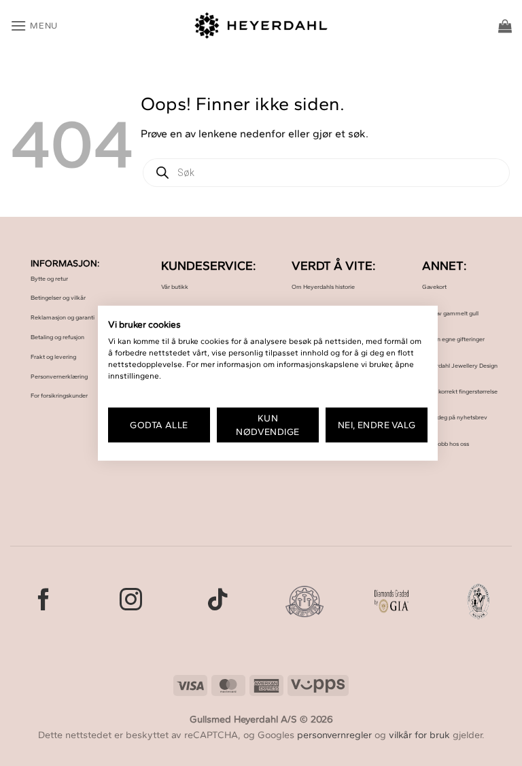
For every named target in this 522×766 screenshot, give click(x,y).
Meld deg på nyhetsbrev (454, 417)
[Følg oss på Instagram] (131, 601)
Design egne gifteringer (453, 339)
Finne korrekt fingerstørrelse (460, 391)
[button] (34, 25)
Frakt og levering (53, 356)
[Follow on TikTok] (218, 601)
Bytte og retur (49, 278)
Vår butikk (174, 286)
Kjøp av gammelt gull (450, 313)
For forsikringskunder (59, 395)
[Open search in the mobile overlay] (326, 172)
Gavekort (434, 286)
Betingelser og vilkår (58, 297)
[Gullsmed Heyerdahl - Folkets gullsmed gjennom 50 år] (261, 25)
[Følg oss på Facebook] (44, 601)
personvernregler (334, 735)
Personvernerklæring (59, 376)
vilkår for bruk (419, 735)
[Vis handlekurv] (505, 26)
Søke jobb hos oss (445, 443)
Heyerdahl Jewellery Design (460, 365)
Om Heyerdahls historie (323, 286)
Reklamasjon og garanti (62, 317)
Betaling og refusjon (57, 337)
